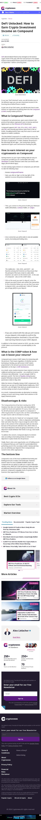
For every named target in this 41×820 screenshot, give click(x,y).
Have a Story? (21, 750)
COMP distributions (22, 367)
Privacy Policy (6, 765)
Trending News (7, 522)
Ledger (32, 208)
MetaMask (4, 161)
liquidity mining (25, 376)
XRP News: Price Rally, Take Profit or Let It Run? (19, 546)
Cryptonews (4, 18)
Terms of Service (29, 704)
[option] (20, 559)
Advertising (20, 755)
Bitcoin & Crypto (20, 798)
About (30, 798)
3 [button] (22, 570)
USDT (30, 127)
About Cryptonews (6, 758)
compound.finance (16, 172)
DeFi (2, 57)
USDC (26, 127)
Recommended (19, 522)
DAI (19, 127)
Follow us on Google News (16, 478)
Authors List (31, 649)
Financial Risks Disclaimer (5, 771)
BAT (16, 127)
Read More (16, 637)
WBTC (35, 127)
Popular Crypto (6, 798)
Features (10, 18)
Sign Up (20, 698)
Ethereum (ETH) (19, 124)
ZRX (5, 129)
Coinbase (20, 208)
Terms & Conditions (5, 751)
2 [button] (20, 570)
